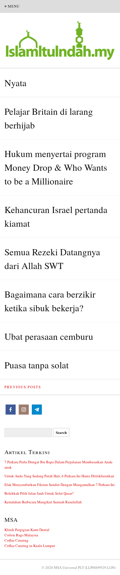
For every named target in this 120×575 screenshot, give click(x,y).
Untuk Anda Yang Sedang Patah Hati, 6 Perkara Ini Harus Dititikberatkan (59, 475)
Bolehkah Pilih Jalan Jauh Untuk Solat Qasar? (39, 493)
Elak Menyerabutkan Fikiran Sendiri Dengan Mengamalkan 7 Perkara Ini (59, 484)
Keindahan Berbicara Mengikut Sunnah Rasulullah (43, 501)
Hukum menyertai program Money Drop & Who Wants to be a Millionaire (55, 167)
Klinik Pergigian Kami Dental (26, 529)
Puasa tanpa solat (36, 365)
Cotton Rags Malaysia (21, 534)
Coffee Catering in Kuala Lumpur (29, 545)
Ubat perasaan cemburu (48, 336)
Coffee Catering (16, 540)
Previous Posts (22, 386)
